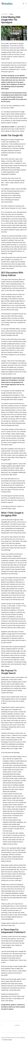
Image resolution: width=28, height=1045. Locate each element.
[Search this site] (23, 4)
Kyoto (10, 1039)
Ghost (5, 1039)
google (11, 14)
